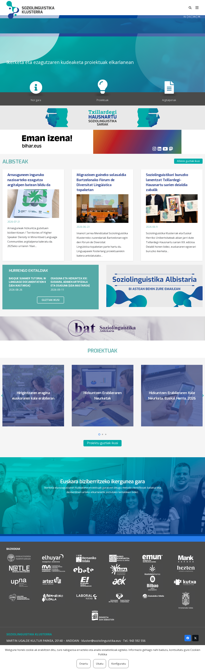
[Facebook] (187, 638)
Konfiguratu (118, 663)
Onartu (83, 663)
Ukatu (99, 663)
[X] (195, 638)
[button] (190, 7)
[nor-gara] (35, 83)
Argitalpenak (169, 100)
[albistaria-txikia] (154, 286)
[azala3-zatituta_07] (102, 83)
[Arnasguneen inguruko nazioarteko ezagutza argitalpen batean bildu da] (33, 203)
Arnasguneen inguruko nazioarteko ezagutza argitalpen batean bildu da (28, 180)
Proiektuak (102, 100)
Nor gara (36, 100)
